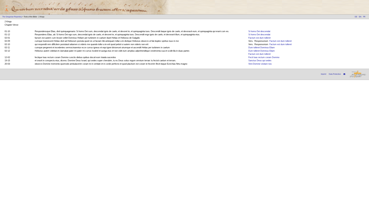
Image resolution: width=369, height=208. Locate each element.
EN (360, 17)
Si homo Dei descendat (259, 31)
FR (364, 17)
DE (356, 17)
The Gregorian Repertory (12, 17)
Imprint (323, 74)
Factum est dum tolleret (259, 38)
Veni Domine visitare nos (260, 64)
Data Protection (335, 74)
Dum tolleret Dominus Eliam (261, 47)
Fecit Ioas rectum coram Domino (263, 57)
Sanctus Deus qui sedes (259, 60)
